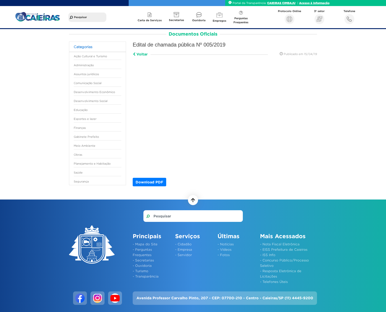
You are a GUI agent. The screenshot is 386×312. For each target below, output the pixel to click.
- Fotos (224, 255)
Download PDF (149, 182)
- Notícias (226, 244)
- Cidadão (183, 244)
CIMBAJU (289, 2)
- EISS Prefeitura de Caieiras (283, 249)
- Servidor (183, 255)
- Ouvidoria (142, 265)
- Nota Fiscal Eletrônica (280, 244)
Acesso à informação (314, 2)
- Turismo (140, 271)
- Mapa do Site (145, 244)
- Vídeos (224, 249)
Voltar (141, 54)
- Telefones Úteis (274, 281)
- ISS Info (267, 255)
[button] (177, 17)
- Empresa (183, 249)
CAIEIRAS (274, 2)
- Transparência (146, 276)
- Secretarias (143, 260)
